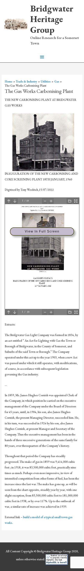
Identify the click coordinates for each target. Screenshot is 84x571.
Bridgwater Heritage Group (51, 19)
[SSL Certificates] (57, 559)
